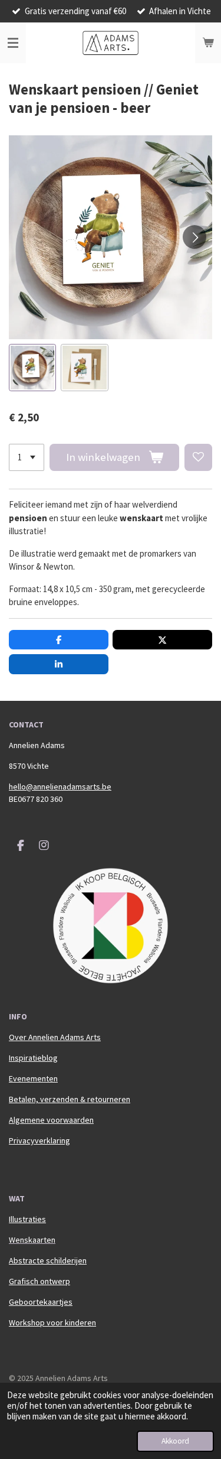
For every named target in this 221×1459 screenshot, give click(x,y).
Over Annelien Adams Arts (55, 1037)
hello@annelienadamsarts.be (60, 786)
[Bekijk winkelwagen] (208, 43)
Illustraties (27, 1219)
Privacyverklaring (39, 1140)
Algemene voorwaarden (51, 1119)
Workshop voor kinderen (52, 1322)
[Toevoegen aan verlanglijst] (198, 458)
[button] (32, 367)
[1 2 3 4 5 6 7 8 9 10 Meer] (26, 458)
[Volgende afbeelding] (194, 237)
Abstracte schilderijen (48, 1260)
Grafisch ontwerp (39, 1281)
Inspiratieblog (33, 1057)
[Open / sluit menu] (13, 43)
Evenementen (33, 1078)
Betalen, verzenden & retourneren (69, 1099)
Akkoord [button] (175, 1441)
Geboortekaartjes (40, 1301)
